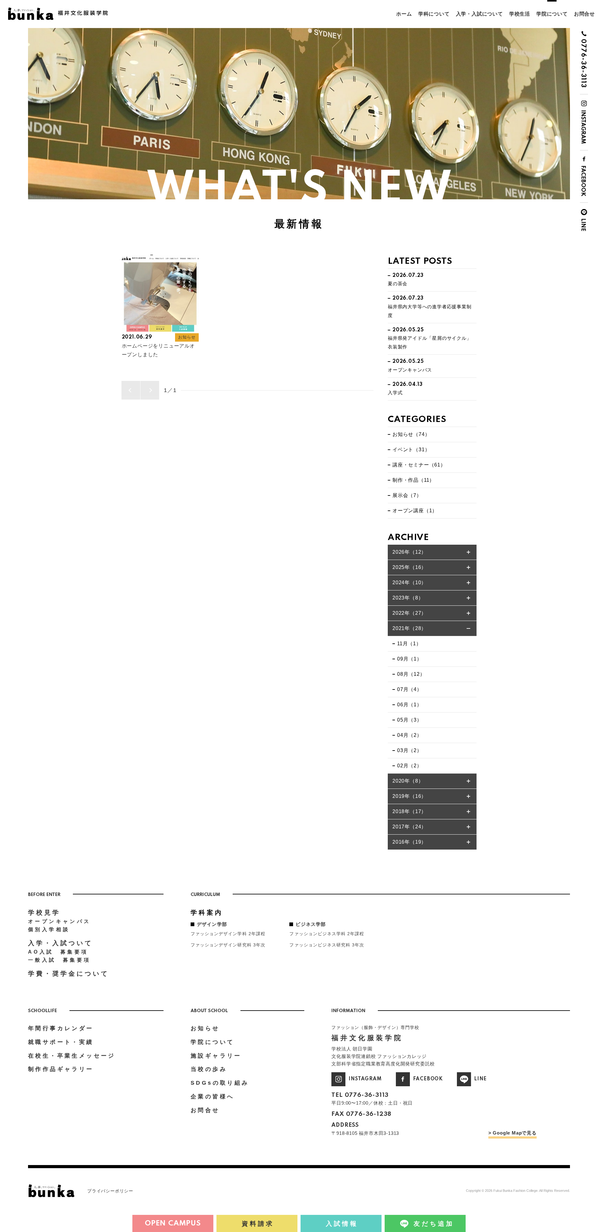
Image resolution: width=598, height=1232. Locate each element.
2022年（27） (409, 613)
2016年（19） (409, 842)
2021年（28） (409, 628)
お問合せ (584, 14)
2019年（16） (409, 796)
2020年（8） (407, 781)
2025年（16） (409, 567)
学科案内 (207, 912)
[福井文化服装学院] (61, 10)
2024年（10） (409, 582)
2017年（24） (409, 826)
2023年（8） (407, 597)
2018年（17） (409, 811)
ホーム (404, 14)
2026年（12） (409, 552)
